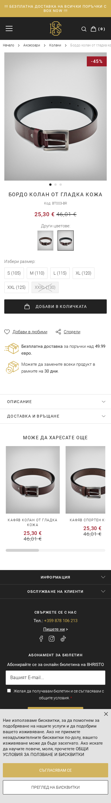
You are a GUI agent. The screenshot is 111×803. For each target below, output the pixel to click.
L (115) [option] (60, 273)
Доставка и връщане (33, 416)
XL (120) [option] (83, 273)
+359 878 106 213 (60, 620)
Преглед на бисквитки (55, 787)
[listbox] (55, 281)
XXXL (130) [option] (45, 287)
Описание (19, 401)
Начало (9, 45)
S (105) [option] (14, 273)
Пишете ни (54, 629)
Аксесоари (32, 45)
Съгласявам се (55, 770)
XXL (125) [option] (16, 287)
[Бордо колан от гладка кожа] (65, 240)
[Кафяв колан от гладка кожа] (45, 240)
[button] (50, 184)
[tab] (55, 401)
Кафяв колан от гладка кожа (32, 522)
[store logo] (55, 28)
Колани (55, 45)
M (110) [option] (37, 273)
